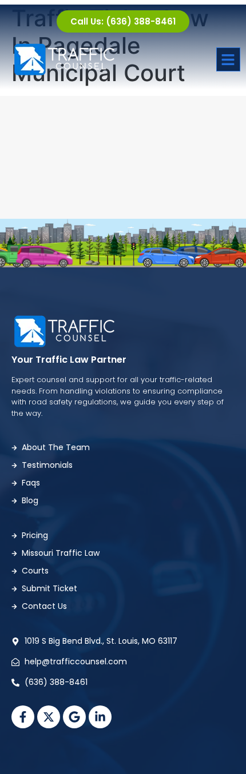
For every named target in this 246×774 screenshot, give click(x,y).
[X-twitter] (48, 716)
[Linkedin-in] (100, 716)
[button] (228, 59)
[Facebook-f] (22, 716)
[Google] (74, 716)
